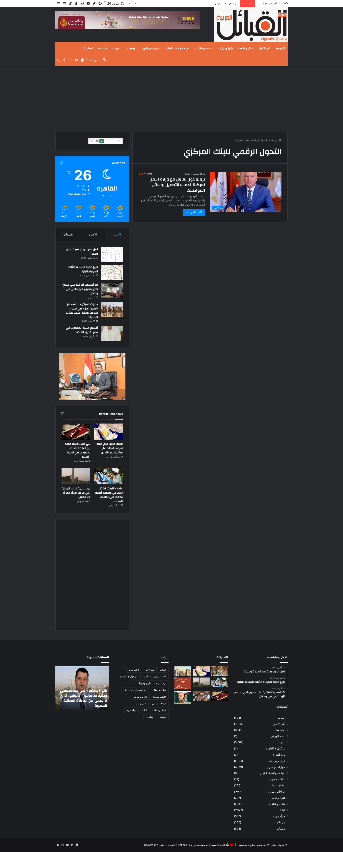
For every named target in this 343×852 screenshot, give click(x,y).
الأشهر (117, 234)
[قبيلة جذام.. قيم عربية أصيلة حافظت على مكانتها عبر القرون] (108, 432)
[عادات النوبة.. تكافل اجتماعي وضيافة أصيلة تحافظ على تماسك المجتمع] (108, 476)
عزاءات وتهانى (276, 791)
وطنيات (131, 48)
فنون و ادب (278, 797)
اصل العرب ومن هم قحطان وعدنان (82, 251)
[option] (82, 688)
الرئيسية (280, 48)
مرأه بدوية (279, 816)
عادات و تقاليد (204, 48)
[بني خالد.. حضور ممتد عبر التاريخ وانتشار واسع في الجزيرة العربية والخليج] (182, 683)
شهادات (102, 48)
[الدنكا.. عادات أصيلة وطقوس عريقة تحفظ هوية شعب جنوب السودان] (182, 671)
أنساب (281, 717)
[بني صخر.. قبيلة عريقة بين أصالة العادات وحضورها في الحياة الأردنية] (76, 432)
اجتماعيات (279, 730)
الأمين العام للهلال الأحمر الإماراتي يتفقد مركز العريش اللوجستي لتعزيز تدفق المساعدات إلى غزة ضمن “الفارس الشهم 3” (84, 695)
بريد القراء (279, 754)
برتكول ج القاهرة (275, 748)
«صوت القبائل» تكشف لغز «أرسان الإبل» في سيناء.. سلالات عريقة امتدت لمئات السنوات (82, 311)
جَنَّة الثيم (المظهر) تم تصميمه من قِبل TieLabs (203, 844)
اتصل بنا (88, 48)
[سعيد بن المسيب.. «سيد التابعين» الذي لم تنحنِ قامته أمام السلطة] (182, 697)
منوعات (281, 822)
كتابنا (282, 810)
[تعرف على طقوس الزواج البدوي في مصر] (201, 696)
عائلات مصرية (277, 779)
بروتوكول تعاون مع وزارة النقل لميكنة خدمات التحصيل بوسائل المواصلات (177, 184)
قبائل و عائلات (245, 48)
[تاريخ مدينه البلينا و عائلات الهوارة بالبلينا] (112, 272)
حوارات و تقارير (151, 48)
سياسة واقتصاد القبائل (177, 48)
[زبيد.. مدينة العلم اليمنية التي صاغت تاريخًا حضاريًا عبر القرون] (76, 476)
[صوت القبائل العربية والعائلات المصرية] (251, 25)
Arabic (94, 140)
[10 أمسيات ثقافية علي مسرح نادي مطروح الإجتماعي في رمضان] (112, 290)
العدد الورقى (278, 736)
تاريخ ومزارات (225, 48)
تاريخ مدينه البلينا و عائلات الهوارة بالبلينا (83, 269)
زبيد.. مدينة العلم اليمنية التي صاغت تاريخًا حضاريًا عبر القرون (76, 493)
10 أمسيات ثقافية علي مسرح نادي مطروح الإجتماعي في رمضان (80, 289)
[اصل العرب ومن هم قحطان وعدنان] (112, 254)
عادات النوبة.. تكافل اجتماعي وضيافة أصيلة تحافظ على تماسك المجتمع (109, 495)
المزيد (118, 48)
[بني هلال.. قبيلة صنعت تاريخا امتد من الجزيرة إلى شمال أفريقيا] (219, 671)
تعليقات (68, 234)
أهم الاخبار (264, 48)
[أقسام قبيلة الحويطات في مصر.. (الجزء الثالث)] (112, 333)
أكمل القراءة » (194, 212)
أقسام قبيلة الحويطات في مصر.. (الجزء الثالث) (82, 330)
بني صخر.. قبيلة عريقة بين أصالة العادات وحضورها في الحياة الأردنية (201, 3)
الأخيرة (93, 234)
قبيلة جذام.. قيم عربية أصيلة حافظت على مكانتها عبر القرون (109, 448)
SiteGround (151, 844)
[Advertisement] (171, 98)
